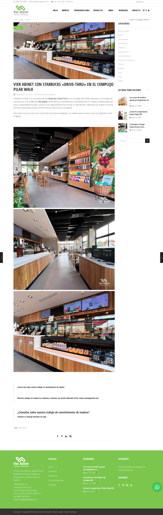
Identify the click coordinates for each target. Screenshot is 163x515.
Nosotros (52, 471)
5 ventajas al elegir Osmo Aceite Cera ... (138, 125)
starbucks (22, 427)
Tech (120, 72)
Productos (98, 10)
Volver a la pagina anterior (139, 19)
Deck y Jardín (123, 31)
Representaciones (82, 10)
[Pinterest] (62, 436)
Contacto (136, 10)
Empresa (65, 10)
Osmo (18, 107)
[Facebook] (146, 10)
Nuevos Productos (126, 60)
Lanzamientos (124, 56)
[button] (146, 90)
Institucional (123, 51)
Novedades (123, 10)
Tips (120, 76)
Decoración (123, 39)
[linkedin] (66, 436)
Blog (21, 19)
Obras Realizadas (55, 480)
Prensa (121, 68)
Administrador (49, 94)
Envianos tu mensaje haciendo (31, 416)
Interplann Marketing (69, 512)
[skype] (69, 436)
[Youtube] (149, 10)
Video (120, 80)
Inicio (55, 10)
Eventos (121, 47)
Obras (110, 10)
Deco (120, 35)
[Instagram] (144, 10)
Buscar (147, 141)
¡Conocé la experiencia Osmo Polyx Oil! (138, 113)
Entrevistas (123, 43)
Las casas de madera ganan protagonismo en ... (139, 100)
